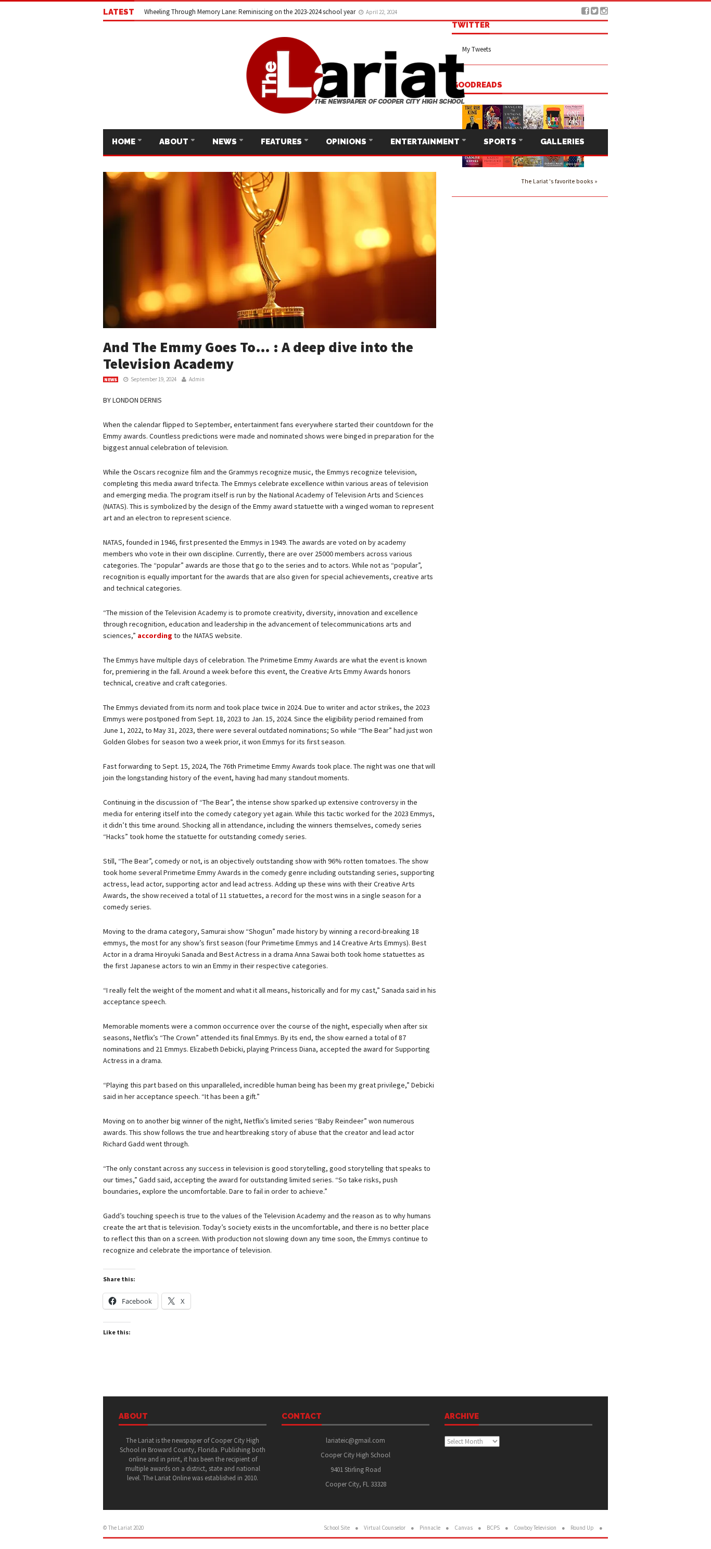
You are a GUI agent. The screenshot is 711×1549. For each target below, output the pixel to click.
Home (124, 141)
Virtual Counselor (384, 1527)
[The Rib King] (472, 119)
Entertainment (425, 141)
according (154, 635)
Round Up (582, 1527)
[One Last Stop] (574, 119)
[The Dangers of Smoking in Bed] (513, 119)
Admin (197, 379)
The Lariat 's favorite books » (559, 181)
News (225, 141)
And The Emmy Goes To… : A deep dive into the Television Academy (258, 355)
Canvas (463, 1527)
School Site (337, 1527)
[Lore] (533, 119)
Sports (501, 141)
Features (282, 141)
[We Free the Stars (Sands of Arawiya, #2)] (493, 119)
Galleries (562, 141)
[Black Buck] (553, 117)
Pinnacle (430, 1527)
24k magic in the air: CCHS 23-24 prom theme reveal (217, 11)
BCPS (493, 1527)
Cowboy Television (535, 1527)
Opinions (347, 141)
